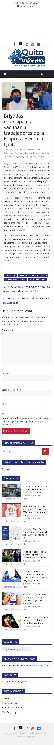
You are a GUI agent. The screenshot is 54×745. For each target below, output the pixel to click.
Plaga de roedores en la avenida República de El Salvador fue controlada (34, 554)
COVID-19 (23, 275)
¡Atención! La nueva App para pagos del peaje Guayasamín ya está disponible (34, 599)
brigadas (24, 153)
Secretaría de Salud (37, 279)
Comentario (8, 330)
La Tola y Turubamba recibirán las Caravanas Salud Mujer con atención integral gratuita (35, 576)
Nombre (6, 372)
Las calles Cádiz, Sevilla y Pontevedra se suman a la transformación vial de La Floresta (35, 533)
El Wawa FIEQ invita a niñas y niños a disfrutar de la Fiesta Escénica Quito (36, 620)
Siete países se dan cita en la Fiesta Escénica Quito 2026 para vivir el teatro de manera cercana (36, 510)
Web (4, 404)
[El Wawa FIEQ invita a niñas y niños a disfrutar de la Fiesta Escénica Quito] (11, 615)
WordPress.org (9, 712)
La (5, 157)
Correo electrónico (11, 389)
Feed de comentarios (12, 707)
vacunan (40, 157)
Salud (23, 279)
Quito (20, 157)
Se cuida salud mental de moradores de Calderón (26, 301)
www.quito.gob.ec (27, 736)
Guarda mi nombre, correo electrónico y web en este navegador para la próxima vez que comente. (26, 421)
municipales (12, 157)
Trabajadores (30, 157)
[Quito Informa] (27, 50)
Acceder (5, 698)
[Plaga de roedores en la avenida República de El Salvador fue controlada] (11, 550)
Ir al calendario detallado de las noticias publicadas (26, 665)
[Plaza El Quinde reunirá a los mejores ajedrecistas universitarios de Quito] (11, 485)
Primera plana (11, 279)
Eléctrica (35, 153)
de (30, 153)
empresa (44, 153)
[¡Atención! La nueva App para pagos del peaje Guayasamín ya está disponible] (11, 593)
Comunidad (10, 275)
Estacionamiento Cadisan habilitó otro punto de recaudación (26, 289)
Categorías (7, 469)
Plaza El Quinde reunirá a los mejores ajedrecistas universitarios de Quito (35, 489)
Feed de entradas (10, 702)
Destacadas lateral (39, 275)
